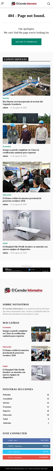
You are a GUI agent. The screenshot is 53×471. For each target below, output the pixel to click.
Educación (7, 195)
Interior (6, 98)
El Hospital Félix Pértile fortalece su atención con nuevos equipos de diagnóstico (25, 248)
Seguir (45, 446)
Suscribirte (43, 457)
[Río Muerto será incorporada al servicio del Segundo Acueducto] (26, 80)
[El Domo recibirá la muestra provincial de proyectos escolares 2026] (26, 177)
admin (5, 108)
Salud (5, 243)
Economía (7, 147)
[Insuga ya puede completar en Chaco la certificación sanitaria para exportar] (26, 128)
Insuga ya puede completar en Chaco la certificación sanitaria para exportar (15, 333)
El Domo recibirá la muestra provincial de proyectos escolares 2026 (22, 199)
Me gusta (44, 440)
